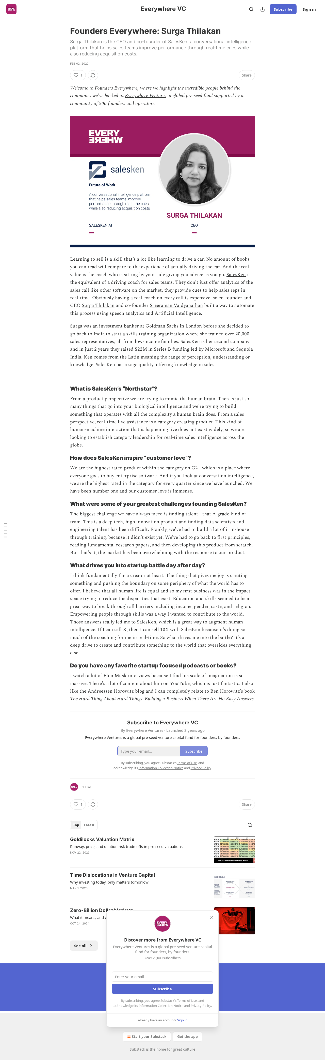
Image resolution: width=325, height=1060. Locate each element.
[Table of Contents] (5, 530)
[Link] (63, 388)
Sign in (309, 9)
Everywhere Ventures (145, 95)
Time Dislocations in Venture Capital (112, 875)
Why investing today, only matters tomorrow (109, 882)
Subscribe (283, 9)
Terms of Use (187, 1000)
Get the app (187, 1036)
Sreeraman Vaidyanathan (176, 305)
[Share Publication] (262, 9)
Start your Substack (149, 1036)
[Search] (251, 9)
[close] (211, 918)
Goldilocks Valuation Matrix (102, 839)
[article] (162, 849)
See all (80, 945)
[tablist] (84, 825)
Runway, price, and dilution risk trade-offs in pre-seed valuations (126, 846)
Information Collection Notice (161, 1005)
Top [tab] (76, 825)
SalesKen (236, 274)
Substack (137, 1049)
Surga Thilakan (98, 305)
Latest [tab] (89, 825)
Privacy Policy (201, 1005)
